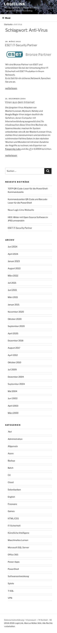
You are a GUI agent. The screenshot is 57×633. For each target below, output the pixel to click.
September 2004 (16, 384)
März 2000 (13, 413)
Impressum (31, 620)
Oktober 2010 (14, 362)
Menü (7, 18)
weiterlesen (11, 88)
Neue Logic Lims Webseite (21, 210)
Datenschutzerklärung (14, 620)
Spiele (11, 583)
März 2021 (13, 297)
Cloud (11, 482)
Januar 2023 (14, 261)
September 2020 (16, 326)
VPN (10, 598)
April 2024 (13, 254)
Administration (15, 439)
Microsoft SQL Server (18, 547)
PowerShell (13, 569)
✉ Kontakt (43, 620)
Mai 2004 (12, 391)
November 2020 (16, 312)
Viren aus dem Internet (20, 102)
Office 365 (13, 554)
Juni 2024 (12, 246)
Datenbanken (14, 489)
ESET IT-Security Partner (21, 45)
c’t (30, 149)
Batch (10, 468)
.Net (10, 432)
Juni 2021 (12, 290)
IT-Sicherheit (14, 525)
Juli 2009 (12, 369)
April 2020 (13, 333)
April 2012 (13, 355)
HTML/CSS (13, 518)
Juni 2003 (12, 398)
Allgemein (13, 446)
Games (11, 511)
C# (9, 475)
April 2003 (13, 406)
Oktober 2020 (14, 319)
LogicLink (14, 4)
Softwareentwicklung (18, 576)
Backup (11, 460)
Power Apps (14, 562)
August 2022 (14, 268)
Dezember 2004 (16, 377)
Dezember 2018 (15, 340)
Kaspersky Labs (13, 149)
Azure (11, 453)
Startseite (8, 24)
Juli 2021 (12, 283)
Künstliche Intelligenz (18, 533)
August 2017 (14, 348)
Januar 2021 (13, 304)
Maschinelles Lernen (18, 540)
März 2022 (13, 275)
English (11, 497)
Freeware (12, 504)
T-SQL (11, 591)
